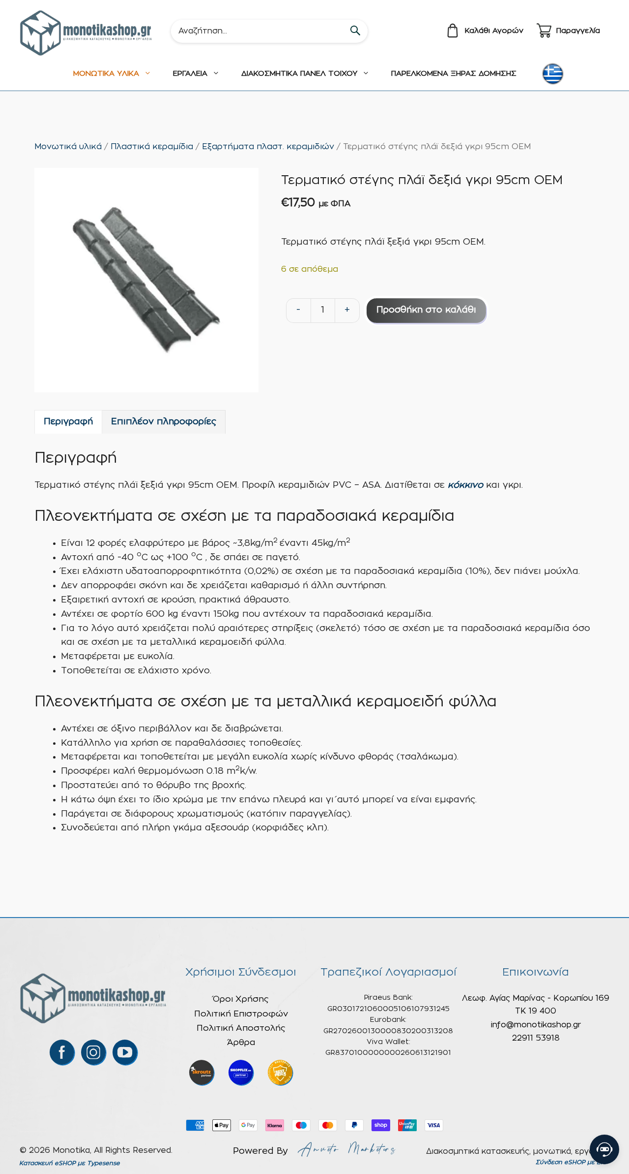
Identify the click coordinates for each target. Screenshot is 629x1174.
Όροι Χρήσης (241, 999)
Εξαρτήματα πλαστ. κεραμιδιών (268, 147)
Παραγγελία (578, 30)
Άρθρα (241, 1042)
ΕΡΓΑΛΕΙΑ (190, 73)
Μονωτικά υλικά (68, 147)
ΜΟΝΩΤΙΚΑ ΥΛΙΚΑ (106, 73)
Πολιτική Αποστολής (241, 1028)
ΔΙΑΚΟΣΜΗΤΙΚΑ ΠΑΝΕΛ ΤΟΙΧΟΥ (299, 73)
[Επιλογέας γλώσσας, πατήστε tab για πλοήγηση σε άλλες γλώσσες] (553, 74)
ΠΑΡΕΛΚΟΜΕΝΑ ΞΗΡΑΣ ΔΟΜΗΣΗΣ (453, 73)
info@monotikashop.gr (536, 1025)
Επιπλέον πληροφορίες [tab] (163, 421)
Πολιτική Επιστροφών (241, 1014)
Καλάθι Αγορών (494, 30)
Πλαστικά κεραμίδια (152, 147)
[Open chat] (604, 1149)
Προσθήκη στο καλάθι (426, 310)
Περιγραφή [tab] (68, 421)
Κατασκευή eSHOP (47, 1163)
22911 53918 (536, 1038)
